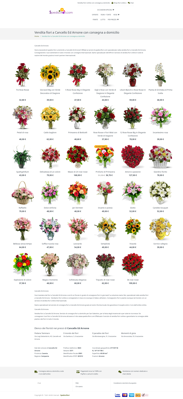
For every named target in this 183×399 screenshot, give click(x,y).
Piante (95, 20)
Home (37, 36)
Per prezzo (112, 20)
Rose (115, 15)
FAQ (77, 383)
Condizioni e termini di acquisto (125, 383)
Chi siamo (79, 386)
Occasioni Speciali (104, 10)
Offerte (95, 15)
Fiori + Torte (106, 15)
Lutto (102, 20)
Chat (132, 3)
